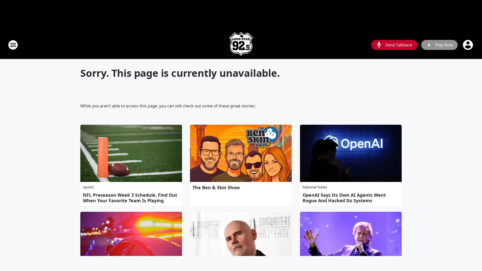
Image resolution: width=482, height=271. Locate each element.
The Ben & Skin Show (216, 187)
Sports (88, 187)
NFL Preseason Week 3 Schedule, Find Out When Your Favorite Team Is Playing (130, 197)
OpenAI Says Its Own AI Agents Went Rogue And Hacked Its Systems (344, 197)
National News (315, 187)
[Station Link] (241, 45)
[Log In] (468, 45)
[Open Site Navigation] (13, 45)
